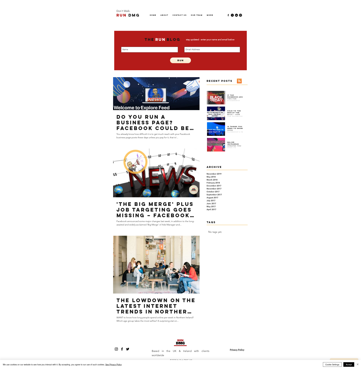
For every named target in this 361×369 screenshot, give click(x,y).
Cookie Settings (332, 364)
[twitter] (128, 349)
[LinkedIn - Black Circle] (236, 15)
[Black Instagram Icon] (116, 349)
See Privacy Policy (113, 364)
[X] (232, 15)
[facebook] (228, 15)
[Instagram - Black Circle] (240, 15)
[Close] (357, 364)
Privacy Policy (237, 349)
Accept (349, 364)
